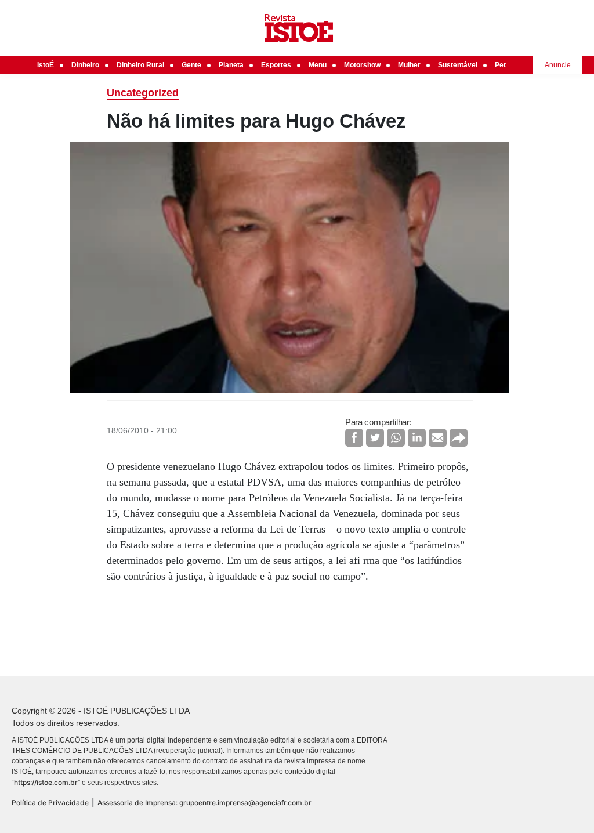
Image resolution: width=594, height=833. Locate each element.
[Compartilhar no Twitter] (375, 438)
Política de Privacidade (50, 802)
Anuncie (558, 65)
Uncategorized (143, 93)
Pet (500, 65)
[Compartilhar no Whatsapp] (396, 438)
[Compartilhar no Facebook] (354, 438)
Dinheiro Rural (140, 65)
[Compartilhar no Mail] (438, 438)
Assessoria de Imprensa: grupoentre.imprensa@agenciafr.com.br (204, 802)
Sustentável (457, 65)
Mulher (409, 65)
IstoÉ (45, 65)
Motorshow (362, 65)
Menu (318, 65)
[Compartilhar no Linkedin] (417, 438)
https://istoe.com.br (46, 782)
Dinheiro (85, 65)
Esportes (276, 65)
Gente (191, 65)
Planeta (231, 65)
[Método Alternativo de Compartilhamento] (459, 438)
